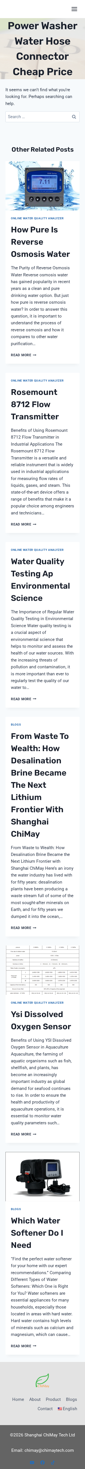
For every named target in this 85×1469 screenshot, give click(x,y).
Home (18, 1399)
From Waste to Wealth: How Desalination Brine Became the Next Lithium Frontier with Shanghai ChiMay (40, 785)
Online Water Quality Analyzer (37, 218)
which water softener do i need (37, 1233)
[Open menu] (74, 9)
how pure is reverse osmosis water (40, 242)
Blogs (16, 724)
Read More (23, 355)
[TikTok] (53, 1462)
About (35, 1399)
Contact (45, 1408)
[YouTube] (32, 1462)
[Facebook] (42, 1462)
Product (53, 1399)
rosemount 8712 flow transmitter (35, 404)
